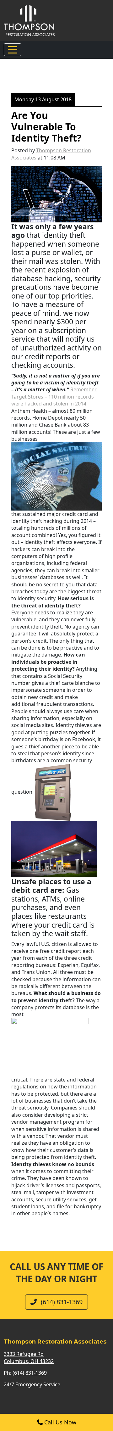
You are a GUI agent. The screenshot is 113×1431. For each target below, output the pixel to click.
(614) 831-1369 (61, 1302)
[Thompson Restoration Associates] (29, 19)
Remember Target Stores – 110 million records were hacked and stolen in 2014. (54, 396)
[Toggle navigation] (12, 49)
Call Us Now (59, 1422)
